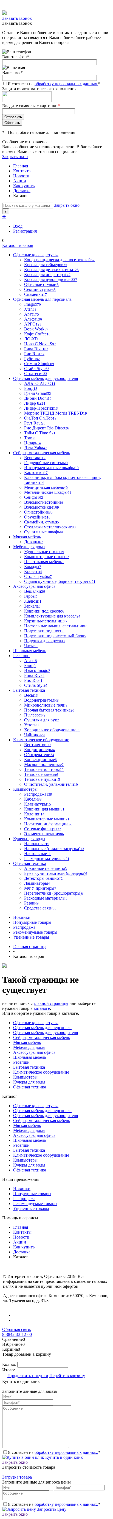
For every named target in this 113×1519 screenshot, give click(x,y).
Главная (20, 166)
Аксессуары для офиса (34, 1052)
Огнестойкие (38, 512)
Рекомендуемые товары (35, 932)
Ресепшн (21, 1062)
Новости (21, 175)
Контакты (22, 171)
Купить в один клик (63, 1457)
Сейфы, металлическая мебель (41, 1037)
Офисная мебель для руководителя (45, 1032)
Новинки (21, 917)
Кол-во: (9, 1364)
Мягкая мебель (27, 1042)
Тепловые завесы (41, 774)
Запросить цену (51, 1509)
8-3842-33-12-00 (17, 1334)
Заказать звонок (17, 18)
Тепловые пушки (42, 779)
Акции (19, 180)
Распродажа (24, 927)
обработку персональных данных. (66, 83)
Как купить (24, 185)
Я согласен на (54, 83)
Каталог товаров (17, 245)
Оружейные (37, 517)
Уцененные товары (31, 937)
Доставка (21, 190)
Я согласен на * (54, 1452)
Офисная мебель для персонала (42, 1027)
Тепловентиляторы (44, 769)
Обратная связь (16, 1329)
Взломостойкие (41, 507)
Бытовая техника (29, 1067)
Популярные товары (32, 922)
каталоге (42, 1008)
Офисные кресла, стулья (35, 1022)
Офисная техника (29, 1087)
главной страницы (51, 1003)
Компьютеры (25, 1077)
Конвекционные (40, 759)
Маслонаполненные (44, 764)
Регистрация (25, 231)
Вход (17, 226)
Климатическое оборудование (41, 1072)
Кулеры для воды (29, 1082)
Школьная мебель (29, 1057)
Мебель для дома (29, 1047)
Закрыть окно (15, 156)
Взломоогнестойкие (44, 502)
